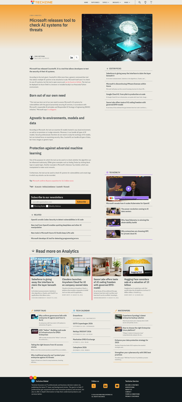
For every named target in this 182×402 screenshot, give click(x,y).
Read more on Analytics (57, 251)
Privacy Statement (132, 396)
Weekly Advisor (55, 206)
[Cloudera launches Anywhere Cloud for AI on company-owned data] (75, 266)
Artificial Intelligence (48, 187)
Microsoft (66, 187)
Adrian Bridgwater (100, 298)
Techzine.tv (114, 172)
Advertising (130, 387)
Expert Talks (40, 310)
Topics (104, 2)
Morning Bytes (39, 206)
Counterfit (59, 187)
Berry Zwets (66, 295)
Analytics (38, 15)
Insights (116, 2)
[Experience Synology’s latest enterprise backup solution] (118, 319)
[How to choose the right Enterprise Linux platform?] (118, 331)
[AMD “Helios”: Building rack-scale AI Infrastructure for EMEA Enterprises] (34, 334)
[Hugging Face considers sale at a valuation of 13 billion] (137, 266)
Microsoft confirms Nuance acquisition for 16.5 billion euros (53, 181)
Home (86, 2)
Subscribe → (83, 202)
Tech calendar (83, 310)
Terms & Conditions (132, 394)
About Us (128, 389)
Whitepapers (124, 310)
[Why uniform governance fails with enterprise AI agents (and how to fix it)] (34, 320)
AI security (38, 187)
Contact (128, 392)
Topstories (95, 2)
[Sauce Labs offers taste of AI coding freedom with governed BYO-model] (106, 266)
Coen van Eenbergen (38, 298)
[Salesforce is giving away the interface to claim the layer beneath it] (44, 266)
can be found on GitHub (73, 82)
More (126, 2)
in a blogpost (51, 109)
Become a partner (132, 385)
